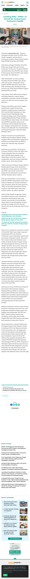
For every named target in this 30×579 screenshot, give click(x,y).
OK (5, 575)
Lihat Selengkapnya (14, 538)
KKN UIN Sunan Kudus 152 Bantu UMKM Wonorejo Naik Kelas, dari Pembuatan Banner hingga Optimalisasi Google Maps (11, 503)
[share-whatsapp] (16, 405)
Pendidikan (5, 395)
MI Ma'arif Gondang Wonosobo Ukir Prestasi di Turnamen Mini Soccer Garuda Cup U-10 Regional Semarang (15, 389)
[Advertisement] (15, 9)
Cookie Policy (9, 572)
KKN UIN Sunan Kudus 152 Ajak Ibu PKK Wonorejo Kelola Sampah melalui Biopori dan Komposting (11, 532)
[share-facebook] (11, 405)
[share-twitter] (14, 405)
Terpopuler (10, 5)
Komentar (15, 408)
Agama (22, 5)
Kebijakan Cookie (19, 568)
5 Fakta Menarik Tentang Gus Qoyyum (11, 509)
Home (3, 5)
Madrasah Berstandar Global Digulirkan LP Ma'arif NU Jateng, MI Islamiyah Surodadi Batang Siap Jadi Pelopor (11, 517)
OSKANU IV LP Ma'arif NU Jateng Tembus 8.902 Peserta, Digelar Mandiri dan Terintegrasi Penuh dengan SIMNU (11, 525)
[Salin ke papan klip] (19, 405)
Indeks (17, 5)
